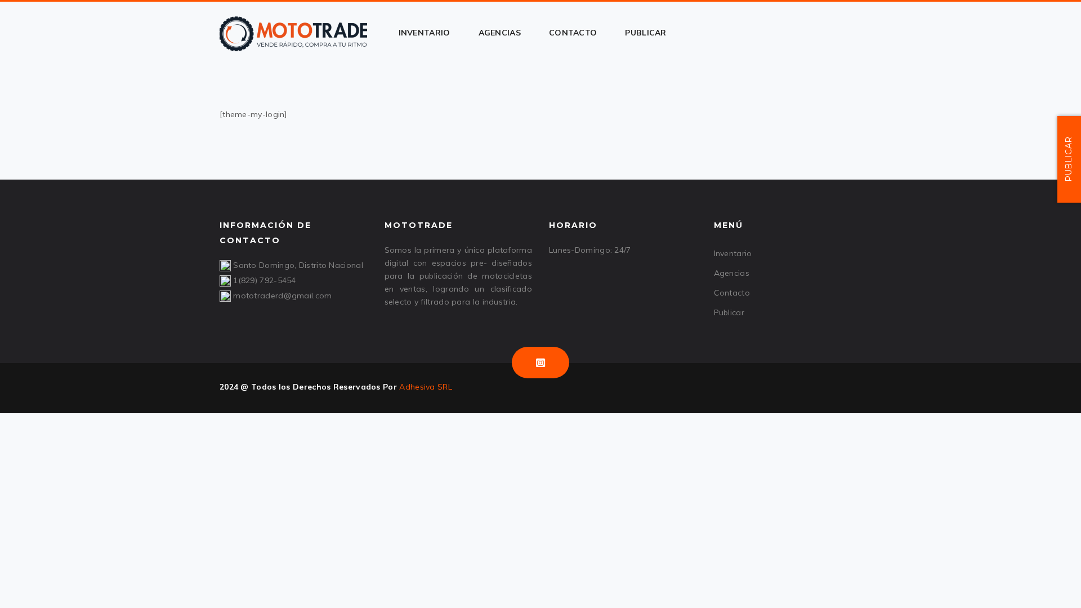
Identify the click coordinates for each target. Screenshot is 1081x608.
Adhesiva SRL (425, 387)
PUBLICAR (645, 33)
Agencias (731, 273)
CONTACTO (573, 33)
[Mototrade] (294, 32)
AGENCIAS (500, 33)
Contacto (732, 293)
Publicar (729, 312)
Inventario (733, 253)
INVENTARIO (424, 33)
